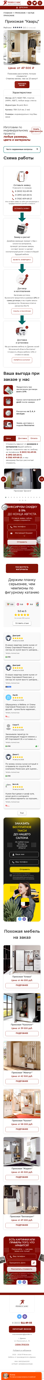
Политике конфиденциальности (23, 877)
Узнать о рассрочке (22, 311)
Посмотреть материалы (22, 568)
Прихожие (20, 13)
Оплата (34, 438)
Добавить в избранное (22, 1350)
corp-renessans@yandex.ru (22, 1334)
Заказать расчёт (22, 84)
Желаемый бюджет (24, 533)
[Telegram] (20, 919)
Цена (8, 438)
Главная (8, 13)
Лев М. (15, 695)
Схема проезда (22, 1345)
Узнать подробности (36, 130)
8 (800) (22, 1323)
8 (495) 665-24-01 (23, 195)
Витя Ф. (16, 784)
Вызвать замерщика (22, 260)
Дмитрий (16, 665)
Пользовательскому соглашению (23, 878)
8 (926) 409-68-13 (23, 199)
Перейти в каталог (22, 360)
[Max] (24, 919)
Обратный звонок (22, 1329)
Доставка (22, 438)
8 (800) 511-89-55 (23, 191)
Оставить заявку (22, 208)
